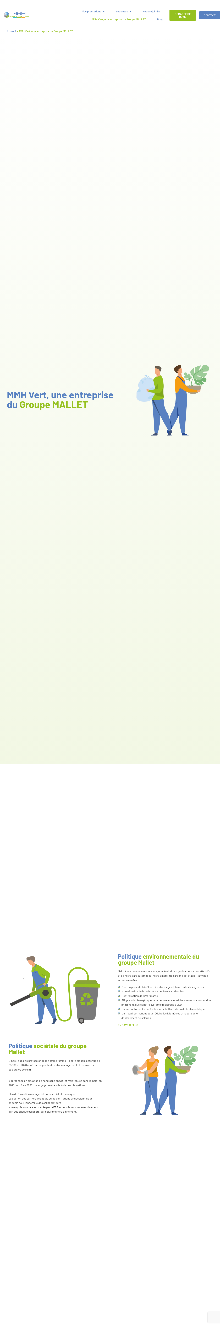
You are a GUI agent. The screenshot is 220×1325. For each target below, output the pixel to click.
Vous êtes (122, 11)
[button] (164, 1025)
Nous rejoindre (151, 11)
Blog (160, 19)
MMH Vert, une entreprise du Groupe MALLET (119, 19)
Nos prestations (91, 11)
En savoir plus (128, 1025)
